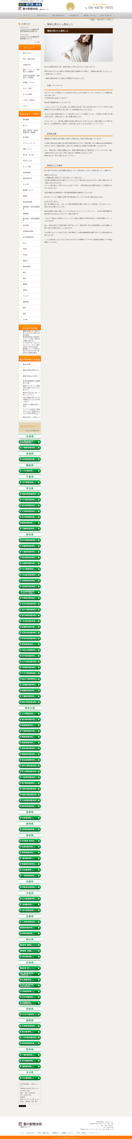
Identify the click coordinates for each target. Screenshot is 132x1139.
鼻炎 (24, 278)
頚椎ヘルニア (27, 149)
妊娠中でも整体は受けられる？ (31, 405)
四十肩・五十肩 (28, 155)
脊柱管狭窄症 (27, 178)
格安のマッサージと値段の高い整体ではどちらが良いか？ (31, 388)
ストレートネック (29, 143)
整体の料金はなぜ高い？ (31, 376)
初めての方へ (42, 15)
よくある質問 (27, 94)
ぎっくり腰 (27, 166)
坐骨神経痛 (27, 172)
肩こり (25, 125)
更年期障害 (27, 266)
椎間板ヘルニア (28, 190)
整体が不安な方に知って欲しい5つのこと (31, 393)
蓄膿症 (25, 284)
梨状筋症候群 (27, 202)
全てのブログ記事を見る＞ (33, 430)
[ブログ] (30, 428)
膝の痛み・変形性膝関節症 (31, 219)
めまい (25, 243)
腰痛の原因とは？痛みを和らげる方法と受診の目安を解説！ (31, 333)
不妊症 (25, 255)
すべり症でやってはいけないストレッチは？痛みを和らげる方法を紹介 (31, 345)
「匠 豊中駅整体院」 (65, 1137)
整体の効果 (27, 364)
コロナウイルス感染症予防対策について (29, 38)
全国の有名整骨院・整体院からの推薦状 (31, 76)
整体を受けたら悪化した (31, 417)
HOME (92, 19)
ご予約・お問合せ (105, 15)
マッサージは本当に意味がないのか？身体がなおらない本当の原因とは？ (31, 411)
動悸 (24, 308)
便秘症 (25, 260)
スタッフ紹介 (27, 88)
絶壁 (24, 313)
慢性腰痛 (26, 119)
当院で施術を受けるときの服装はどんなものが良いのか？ (31, 399)
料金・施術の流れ (58, 15)
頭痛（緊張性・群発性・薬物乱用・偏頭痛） (31, 131)
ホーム (26, 15)
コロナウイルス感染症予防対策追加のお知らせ (29, 30)
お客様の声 (74, 15)
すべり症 (26, 184)
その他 (25, 319)
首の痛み (26, 137)
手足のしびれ (27, 161)
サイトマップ (93, 1133)
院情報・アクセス (90, 15)
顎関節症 (26, 302)
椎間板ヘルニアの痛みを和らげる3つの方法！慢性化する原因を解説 (31, 350)
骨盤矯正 (26, 213)
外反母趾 (26, 225)
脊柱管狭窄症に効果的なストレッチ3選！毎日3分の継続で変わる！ (31, 339)
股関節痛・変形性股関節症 (31, 208)
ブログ (25, 106)
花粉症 (25, 290)
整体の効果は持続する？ (31, 370)
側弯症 (25, 196)
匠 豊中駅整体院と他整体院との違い (31, 382)
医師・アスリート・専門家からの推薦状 (31, 70)
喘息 (24, 272)
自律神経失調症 (28, 231)
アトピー (26, 296)
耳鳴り (25, 249)
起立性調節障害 (28, 237)
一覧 (37, 42)
